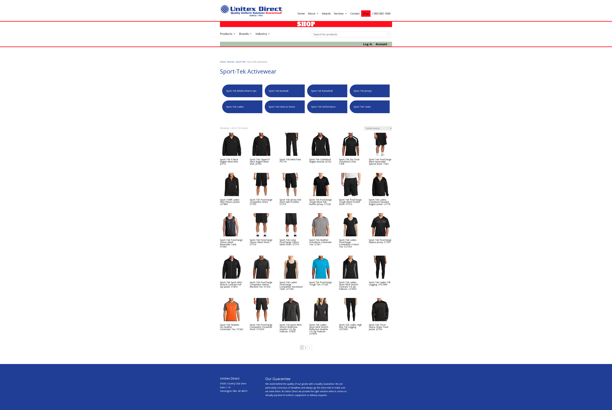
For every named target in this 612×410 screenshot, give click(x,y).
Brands (244, 34)
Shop (366, 13)
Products (226, 34)
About (311, 13)
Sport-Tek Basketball (322, 90)
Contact (355, 13)
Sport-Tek (240, 61)
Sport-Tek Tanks (362, 106)
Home (301, 13)
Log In (367, 44)
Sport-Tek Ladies (235, 106)
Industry (261, 34)
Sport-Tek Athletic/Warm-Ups (241, 90)
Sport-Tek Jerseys (363, 90)
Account (381, 44)
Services (339, 13)
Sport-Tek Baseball (278, 90)
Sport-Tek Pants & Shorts (282, 106)
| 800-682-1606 (381, 13)
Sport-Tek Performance (323, 106)
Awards (326, 13)
